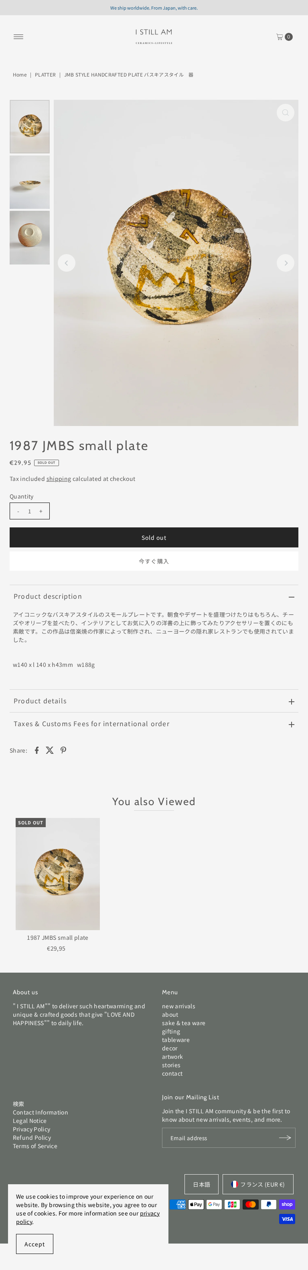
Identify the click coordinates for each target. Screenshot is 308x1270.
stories (171, 1065)
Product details (40, 700)
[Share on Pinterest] (63, 749)
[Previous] (66, 263)
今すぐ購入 (154, 561)
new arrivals (178, 1006)
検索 (18, 1104)
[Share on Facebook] (36, 749)
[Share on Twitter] (50, 749)
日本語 (201, 1184)
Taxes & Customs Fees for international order (92, 723)
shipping (59, 478)
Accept (34, 1244)
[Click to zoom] (285, 112)
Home (20, 74)
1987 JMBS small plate (57, 937)
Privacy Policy (32, 1129)
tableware (176, 1040)
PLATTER (45, 74)
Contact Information (41, 1112)
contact (172, 1073)
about (170, 1014)
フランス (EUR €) (262, 1184)
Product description (48, 596)
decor (170, 1048)
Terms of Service (35, 1146)
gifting (171, 1031)
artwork (172, 1056)
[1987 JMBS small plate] (58, 874)
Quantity (22, 496)
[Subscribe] (286, 1138)
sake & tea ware (183, 1023)
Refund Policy (32, 1137)
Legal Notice (30, 1121)
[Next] (285, 263)
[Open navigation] (18, 37)
